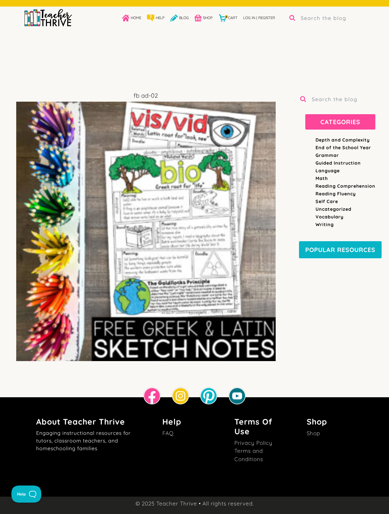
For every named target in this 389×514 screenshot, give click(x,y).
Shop (313, 433)
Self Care (327, 201)
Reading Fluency (336, 193)
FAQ (168, 433)
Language (328, 170)
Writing (325, 224)
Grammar (327, 155)
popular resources (340, 249)
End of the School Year (343, 147)
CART (232, 17)
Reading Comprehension (345, 186)
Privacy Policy (253, 442)
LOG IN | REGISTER (259, 17)
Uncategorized (333, 209)
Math (322, 178)
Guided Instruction (338, 163)
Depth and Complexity (343, 140)
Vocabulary (329, 217)
